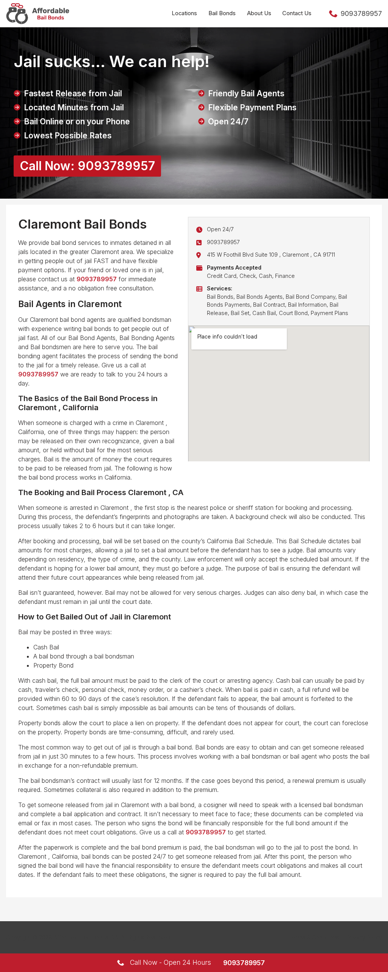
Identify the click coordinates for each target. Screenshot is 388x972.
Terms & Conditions (314, 937)
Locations (184, 13)
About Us (259, 13)
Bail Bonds (222, 13)
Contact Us (296, 13)
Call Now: (87, 165)
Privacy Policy (364, 937)
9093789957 (223, 242)
